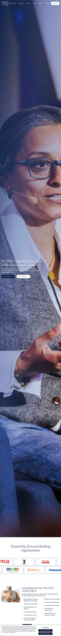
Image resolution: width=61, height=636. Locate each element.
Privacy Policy (12, 632)
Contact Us (55, 3)
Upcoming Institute (22, 276)
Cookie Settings (45, 627)
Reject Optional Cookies (45, 630)
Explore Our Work (7, 276)
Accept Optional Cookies (45, 633)
